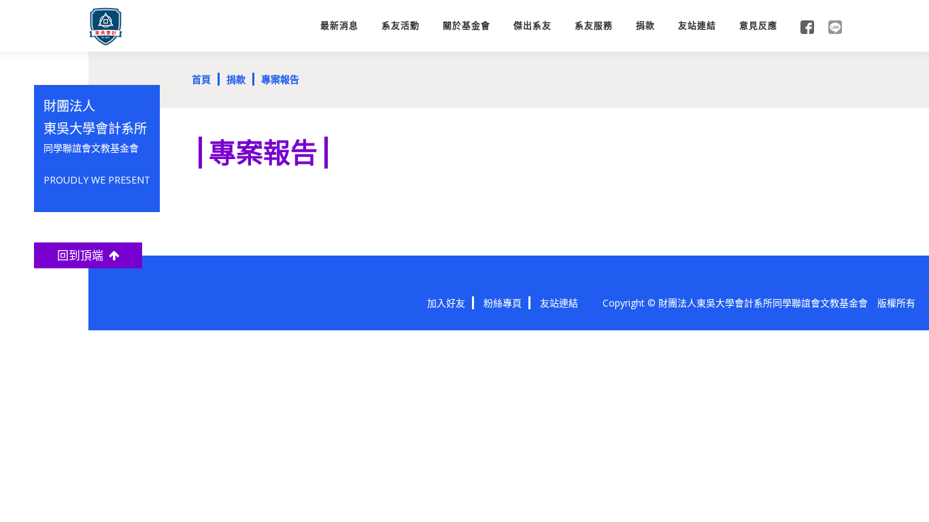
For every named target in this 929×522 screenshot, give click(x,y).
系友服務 (594, 25)
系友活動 (401, 25)
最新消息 (339, 25)
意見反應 (758, 25)
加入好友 (446, 302)
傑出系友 (532, 25)
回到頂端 (83, 255)
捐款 (645, 25)
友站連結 (697, 25)
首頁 (201, 79)
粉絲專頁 (503, 302)
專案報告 (280, 79)
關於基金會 (466, 25)
